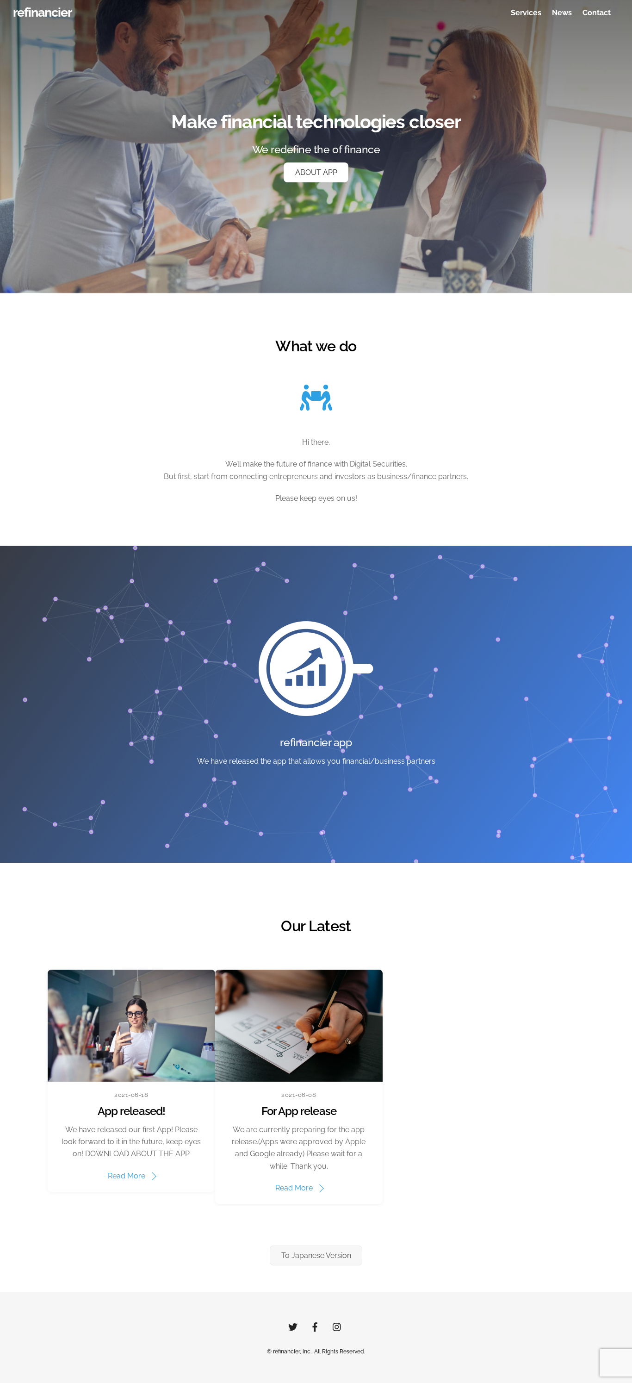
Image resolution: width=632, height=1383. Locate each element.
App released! (131, 1111)
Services (526, 12)
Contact (596, 12)
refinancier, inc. (292, 1351)
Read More (126, 1175)
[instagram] (337, 1326)
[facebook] (315, 1326)
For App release (298, 1111)
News (562, 12)
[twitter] (293, 1326)
